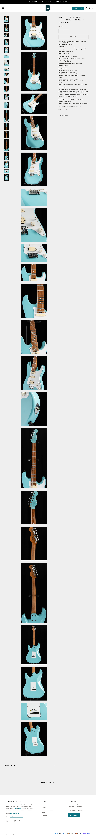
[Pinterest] (66, 109)
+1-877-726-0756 (42, 1)
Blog (43, 812)
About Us (44, 804)
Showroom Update (10, 766)
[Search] (89, 8)
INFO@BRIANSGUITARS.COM (60, 1)
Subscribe (74, 815)
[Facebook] (62, 109)
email (19, 808)
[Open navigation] (3, 8)
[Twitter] (64, 109)
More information (64, 115)
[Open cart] (93, 8)
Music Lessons (78, 8)
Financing (44, 815)
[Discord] (19, 820)
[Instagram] (7, 820)
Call (16, 808)
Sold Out (73, 36)
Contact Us (45, 807)
